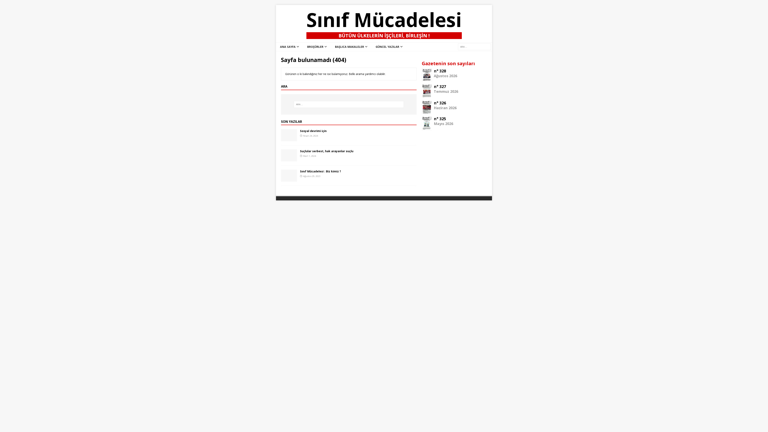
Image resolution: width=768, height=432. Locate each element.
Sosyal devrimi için (313, 131)
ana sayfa (288, 47)
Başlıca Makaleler (349, 47)
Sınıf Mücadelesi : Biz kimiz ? (320, 171)
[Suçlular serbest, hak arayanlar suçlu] (289, 159)
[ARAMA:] (474, 46)
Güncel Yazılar (387, 47)
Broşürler (315, 47)
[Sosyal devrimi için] (289, 139)
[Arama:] (349, 104)
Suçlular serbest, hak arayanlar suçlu (326, 151)
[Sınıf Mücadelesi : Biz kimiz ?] (289, 179)
